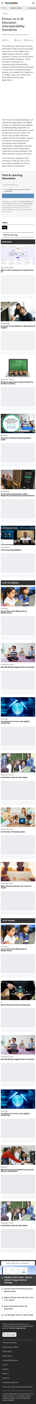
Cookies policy (7, 1356)
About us (5, 1373)
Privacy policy (6, 1351)
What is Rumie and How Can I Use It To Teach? (18, 1298)
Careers (5, 1365)
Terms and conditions (9, 1343)
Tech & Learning (9, 34)
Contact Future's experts (10, 1347)
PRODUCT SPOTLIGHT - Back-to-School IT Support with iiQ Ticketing (18, 1280)
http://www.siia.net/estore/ (13, 166)
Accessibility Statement (10, 1382)
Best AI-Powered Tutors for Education (15, 1307)
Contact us (6, 1378)
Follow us (19, 40)
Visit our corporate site (18, 1328)
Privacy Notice (28, 203)
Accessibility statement (10, 1360)
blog (4, 227)
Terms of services (26, 201)
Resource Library (16, 8)
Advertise (5, 1369)
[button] (2, 3)
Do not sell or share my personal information (17, 1387)
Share (7, 40)
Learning (5, 13)
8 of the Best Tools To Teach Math (18, 1315)
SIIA (14, 48)
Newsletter (30, 40)
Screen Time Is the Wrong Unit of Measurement (18, 1290)
